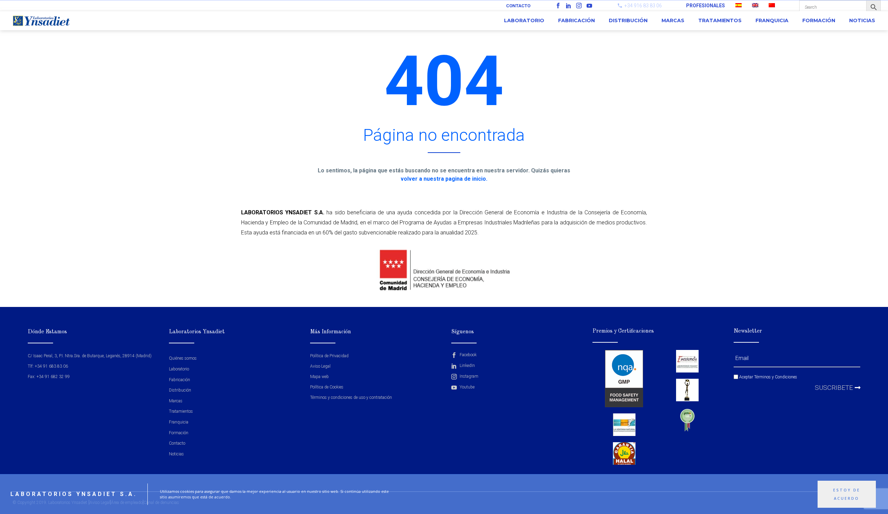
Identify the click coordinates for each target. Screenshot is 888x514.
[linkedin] (568, 5)
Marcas (672, 20)
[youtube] (589, 5)
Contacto (518, 5)
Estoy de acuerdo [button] (846, 494)
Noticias (862, 20)
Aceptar (767, 377)
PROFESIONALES (705, 5)
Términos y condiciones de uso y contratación (351, 397)
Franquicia (771, 20)
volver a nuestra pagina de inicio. (444, 178)
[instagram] (579, 5)
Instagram (468, 376)
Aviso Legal (320, 366)
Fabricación (576, 20)
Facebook (468, 354)
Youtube (467, 387)
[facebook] (558, 5)
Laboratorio (524, 20)
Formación (818, 20)
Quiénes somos (183, 358)
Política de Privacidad (329, 355)
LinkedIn (467, 365)
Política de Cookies (326, 387)
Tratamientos (720, 20)
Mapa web (319, 376)
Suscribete (835, 388)
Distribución (628, 20)
